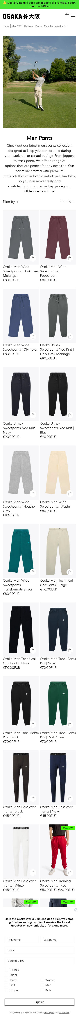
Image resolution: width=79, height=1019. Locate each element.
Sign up (39, 1002)
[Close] (33, 258)
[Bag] (67, 16)
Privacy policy (49, 1013)
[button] (73, 16)
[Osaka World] (21, 16)
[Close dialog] (76, 910)
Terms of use (64, 1013)
